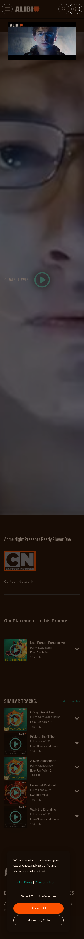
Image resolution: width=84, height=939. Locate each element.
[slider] (41, 56)
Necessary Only (39, 920)
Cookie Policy (22, 882)
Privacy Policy (44, 882)
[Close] (74, 9)
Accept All (38, 908)
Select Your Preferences (38, 896)
